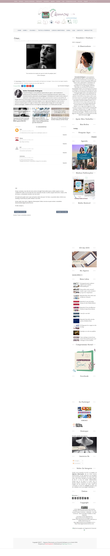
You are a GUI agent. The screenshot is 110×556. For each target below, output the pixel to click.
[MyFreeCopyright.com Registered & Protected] (84, 528)
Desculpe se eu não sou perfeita (88, 331)
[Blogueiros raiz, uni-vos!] (84, 420)
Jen (20, 147)
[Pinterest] (93, 1)
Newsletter (46, 1)
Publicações (39, 1)
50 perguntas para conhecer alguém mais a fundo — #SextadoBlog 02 (87, 285)
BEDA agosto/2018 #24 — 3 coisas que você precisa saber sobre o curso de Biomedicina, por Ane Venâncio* (40, 120)
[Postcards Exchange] (84, 412)
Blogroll (86, 1)
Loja (63, 1)
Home (15, 1)
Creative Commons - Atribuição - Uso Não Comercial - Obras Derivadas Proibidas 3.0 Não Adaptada (85, 513)
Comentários (77, 463)
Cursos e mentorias (29, 1)
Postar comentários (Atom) (24, 215)
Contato (58, 1)
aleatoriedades (35, 40)
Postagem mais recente (20, 211)
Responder (65, 134)
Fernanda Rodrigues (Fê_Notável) (84, 509)
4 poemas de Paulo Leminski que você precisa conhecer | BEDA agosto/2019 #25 (21, 119)
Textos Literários (44, 30)
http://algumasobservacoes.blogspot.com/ (84, 522)
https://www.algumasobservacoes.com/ (84, 523)
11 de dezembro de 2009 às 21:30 (27, 130)
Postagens (76, 460)
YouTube (80, 1)
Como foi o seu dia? (85, 313)
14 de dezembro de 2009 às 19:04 (27, 148)
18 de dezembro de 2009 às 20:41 (27, 157)
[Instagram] (95, 1)
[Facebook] (91, 1)
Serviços (21, 1)
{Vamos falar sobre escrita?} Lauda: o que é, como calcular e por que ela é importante (88, 291)
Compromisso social (71, 1)
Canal (68, 30)
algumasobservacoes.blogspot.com (84, 518)
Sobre (25, 30)
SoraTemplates (49, 544)
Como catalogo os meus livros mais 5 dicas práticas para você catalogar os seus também (88, 339)
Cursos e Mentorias (58, 30)
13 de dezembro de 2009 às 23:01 (27, 139)
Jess (21, 129)
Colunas (32, 30)
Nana (21, 138)
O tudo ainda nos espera (79, 436)
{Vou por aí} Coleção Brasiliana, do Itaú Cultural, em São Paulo (60, 118)
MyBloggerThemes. (67, 544)
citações (41, 40)
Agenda (52, 1)
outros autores (47, 40)
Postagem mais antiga (62, 211)
